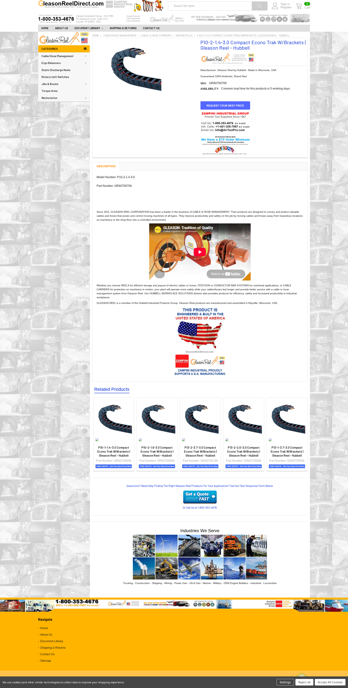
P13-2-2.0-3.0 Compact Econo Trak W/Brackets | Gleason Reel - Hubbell (243, 451)
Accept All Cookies (330, 682)
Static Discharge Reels (56, 70)
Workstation (49, 97)
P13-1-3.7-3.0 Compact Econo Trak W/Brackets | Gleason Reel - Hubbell (287, 451)
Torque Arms (50, 90)
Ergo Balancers (51, 63)
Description (106, 166)
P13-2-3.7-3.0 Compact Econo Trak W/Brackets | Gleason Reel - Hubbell (200, 451)
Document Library (87, 28)
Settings (285, 682)
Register (286, 7)
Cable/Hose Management (58, 56)
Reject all (304, 682)
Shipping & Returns (123, 28)
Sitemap (45, 660)
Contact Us (151, 28)
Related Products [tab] (111, 389)
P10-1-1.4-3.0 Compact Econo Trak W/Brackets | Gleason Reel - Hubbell (113, 451)
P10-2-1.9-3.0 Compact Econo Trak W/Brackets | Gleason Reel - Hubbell (157, 451)
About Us (61, 28)
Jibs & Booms (50, 84)
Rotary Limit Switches (55, 76)
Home (45, 28)
